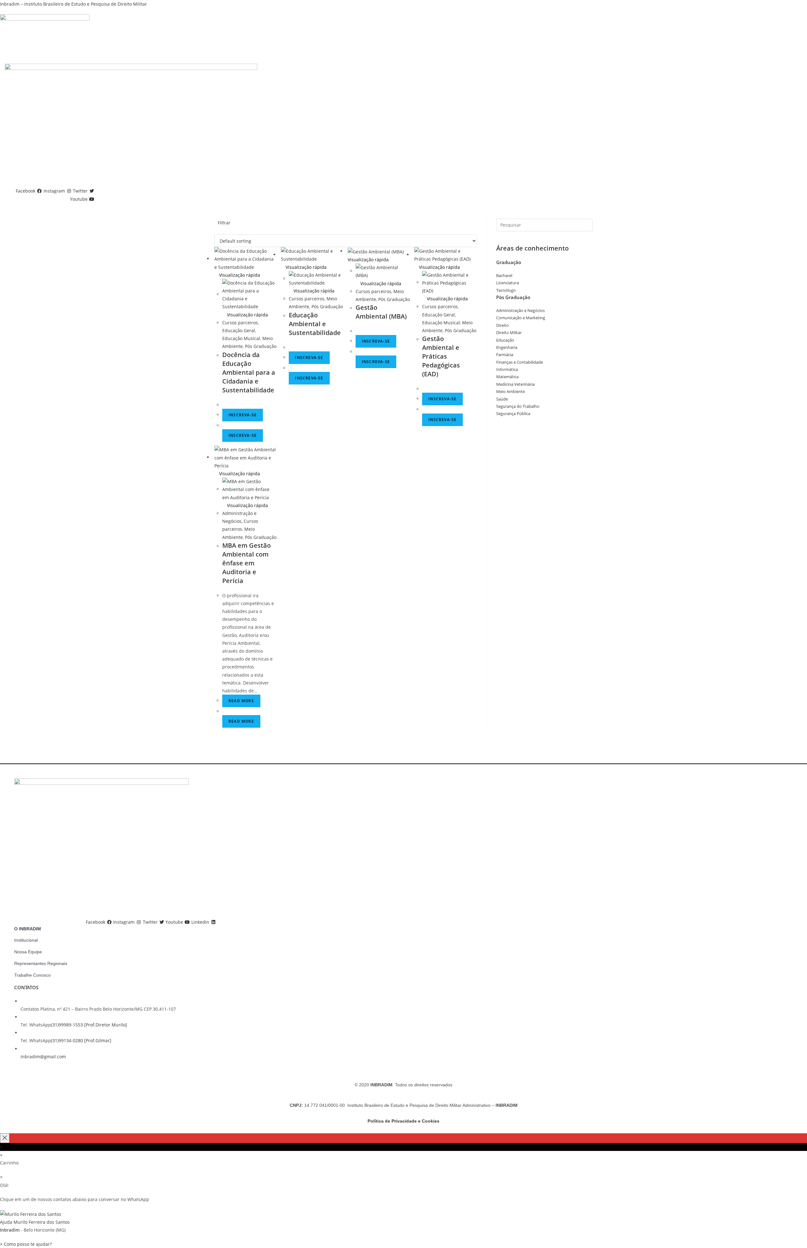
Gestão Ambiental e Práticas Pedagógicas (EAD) (441, 356)
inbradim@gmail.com (43, 1057)
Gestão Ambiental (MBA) (381, 312)
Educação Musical (241, 338)
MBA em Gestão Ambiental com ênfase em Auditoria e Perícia (246, 563)
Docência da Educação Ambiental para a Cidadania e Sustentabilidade (248, 372)
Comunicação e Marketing (520, 318)
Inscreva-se (243, 415)
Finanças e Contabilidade (519, 362)
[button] (403, 1218)
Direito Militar (509, 332)
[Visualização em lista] (219, 231)
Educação (505, 340)
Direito (502, 325)
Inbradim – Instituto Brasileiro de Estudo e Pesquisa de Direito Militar (73, 4)
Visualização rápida (239, 275)
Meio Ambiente (510, 391)
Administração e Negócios (520, 310)
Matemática (507, 376)
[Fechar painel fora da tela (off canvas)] (4, 1138)
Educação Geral (238, 330)
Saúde (502, 399)
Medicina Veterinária (515, 384)
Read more (241, 700)
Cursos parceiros (240, 323)
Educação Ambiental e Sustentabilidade (315, 324)
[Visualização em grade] (216, 231)
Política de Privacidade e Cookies (403, 1121)
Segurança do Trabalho (517, 406)
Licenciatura (507, 283)
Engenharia (506, 347)
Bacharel (504, 275)
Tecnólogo (506, 290)
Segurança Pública (513, 413)
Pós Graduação (260, 346)
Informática (507, 369)
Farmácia (504, 354)
